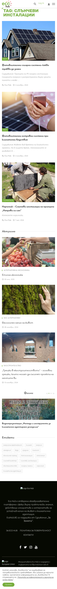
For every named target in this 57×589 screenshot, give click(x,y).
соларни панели (27, 466)
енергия (39, 445)
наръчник (40, 466)
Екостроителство (12, 366)
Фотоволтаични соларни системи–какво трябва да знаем (25, 67)
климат (29, 445)
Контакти (28, 535)
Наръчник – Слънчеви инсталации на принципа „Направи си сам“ (28, 208)
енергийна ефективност (12, 445)
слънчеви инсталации (29, 461)
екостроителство (10, 466)
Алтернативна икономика (17, 270)
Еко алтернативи (12, 318)
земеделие (7, 450)
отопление (41, 455)
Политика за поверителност (35, 530)
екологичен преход (10, 455)
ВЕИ (5, 59)
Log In (41, 3)
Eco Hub (8, 85)
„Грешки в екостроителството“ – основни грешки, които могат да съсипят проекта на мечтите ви (28, 374)
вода (16, 450)
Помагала (8, 200)
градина (25, 450)
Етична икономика (12, 274)
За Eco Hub (11, 530)
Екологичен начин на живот (17, 322)
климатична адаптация (12, 471)
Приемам (8, 584)
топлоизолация (26, 455)
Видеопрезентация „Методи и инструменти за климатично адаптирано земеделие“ (26, 425)
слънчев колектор (10, 461)
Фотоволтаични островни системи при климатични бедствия (25, 137)
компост (36, 450)
